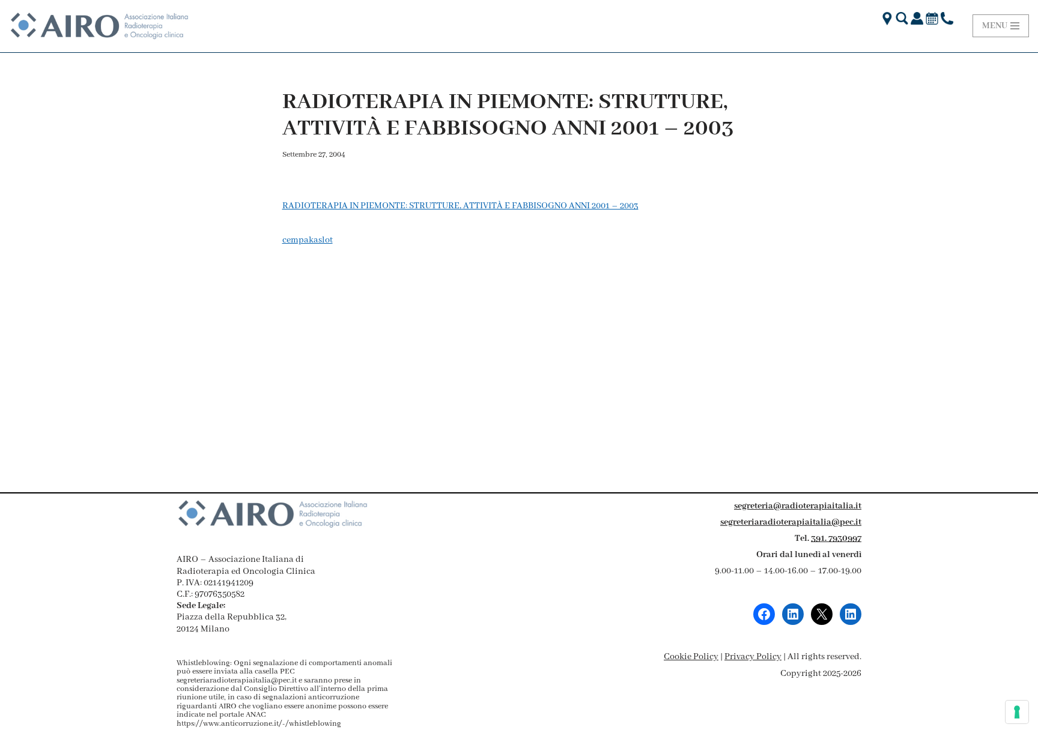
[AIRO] (99, 26)
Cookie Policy (691, 656)
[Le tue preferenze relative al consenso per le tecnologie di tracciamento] (1017, 712)
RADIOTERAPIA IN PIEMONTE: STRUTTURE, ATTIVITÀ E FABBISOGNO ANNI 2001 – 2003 (460, 206)
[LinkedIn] (793, 614)
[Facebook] (764, 614)
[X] (822, 614)
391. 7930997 (836, 538)
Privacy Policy (753, 656)
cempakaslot (307, 240)
